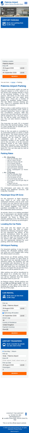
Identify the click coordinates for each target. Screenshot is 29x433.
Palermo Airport (11, 2)
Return (13, 351)
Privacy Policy (18, 429)
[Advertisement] (14, 43)
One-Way (7, 351)
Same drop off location (11, 313)
